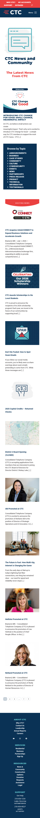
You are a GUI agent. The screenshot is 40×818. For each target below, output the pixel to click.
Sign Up (20, 756)
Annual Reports (20, 731)
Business (14, 155)
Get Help (20, 795)
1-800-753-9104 (20, 801)
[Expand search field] (32, 5)
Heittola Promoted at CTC (16, 619)
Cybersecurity (17, 166)
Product (13, 179)
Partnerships (16, 174)
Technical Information (16, 183)
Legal (20, 785)
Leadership (20, 728)
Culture (13, 163)
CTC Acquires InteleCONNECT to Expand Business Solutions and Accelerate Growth (19, 233)
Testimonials (16, 187)
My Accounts (24, 2)
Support (8, 5)
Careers (20, 733)
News (12, 171)
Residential (20, 748)
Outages (19, 5)
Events (13, 168)
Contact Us (20, 725)
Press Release (16, 176)
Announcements (17, 153)
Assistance (20, 782)
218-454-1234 (20, 798)
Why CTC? (10, 2)
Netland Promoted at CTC (16, 673)
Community (15, 161)
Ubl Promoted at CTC (14, 508)
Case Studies (16, 158)
